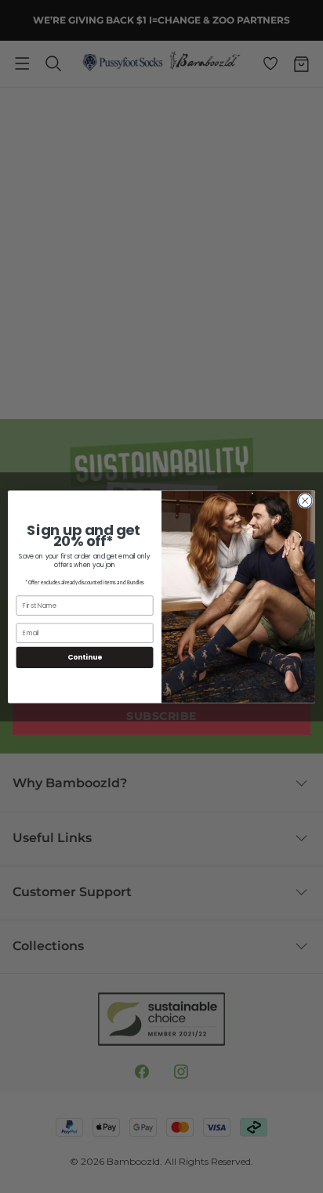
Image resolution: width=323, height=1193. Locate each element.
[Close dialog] (305, 500)
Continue (84, 657)
